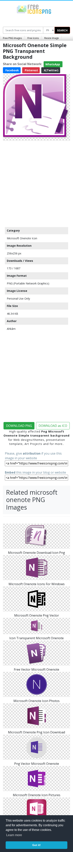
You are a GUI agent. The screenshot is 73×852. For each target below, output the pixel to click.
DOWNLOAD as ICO (53, 426)
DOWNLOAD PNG (19, 426)
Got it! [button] (36, 845)
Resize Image (51, 38)
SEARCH (62, 30)
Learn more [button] (14, 835)
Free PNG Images (12, 38)
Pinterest (31, 70)
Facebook (12, 70)
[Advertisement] (36, 183)
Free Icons (33, 38)
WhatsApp (53, 64)
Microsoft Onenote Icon (22, 238)
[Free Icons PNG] (34, 9)
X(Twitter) (50, 70)
